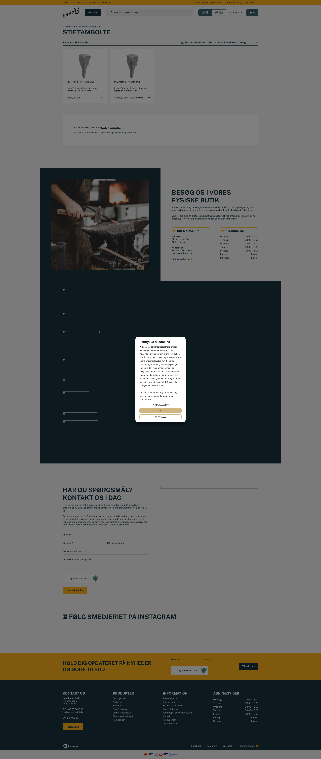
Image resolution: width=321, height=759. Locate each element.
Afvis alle (160, 417)
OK (160, 410)
